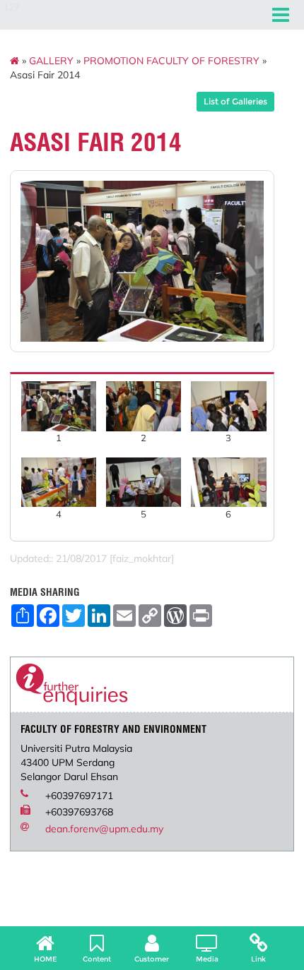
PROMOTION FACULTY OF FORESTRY (171, 60)
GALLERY (51, 60)
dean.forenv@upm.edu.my (104, 828)
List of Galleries (235, 101)
